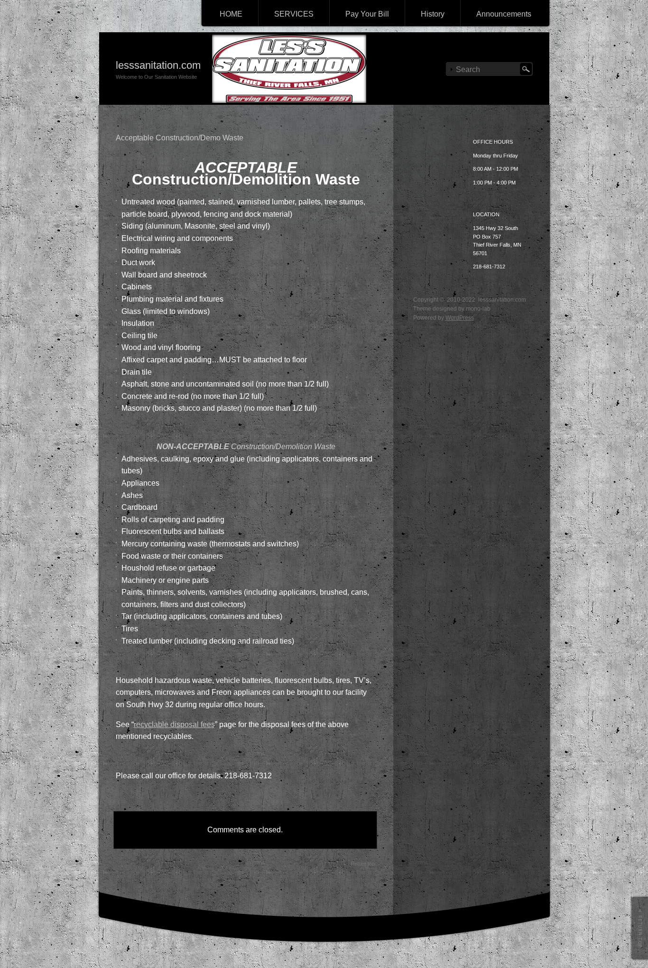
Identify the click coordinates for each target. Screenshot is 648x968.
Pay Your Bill (367, 14)
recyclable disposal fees (174, 724)
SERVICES (294, 14)
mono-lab (478, 308)
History (432, 14)
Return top (363, 864)
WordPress (459, 317)
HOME (231, 14)
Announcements (503, 14)
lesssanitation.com (158, 65)
